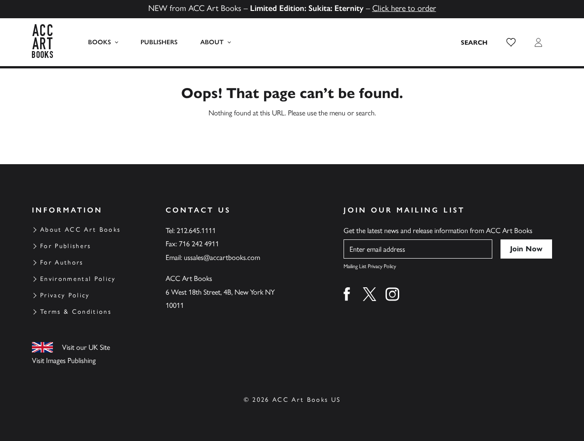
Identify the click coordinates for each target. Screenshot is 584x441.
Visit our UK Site (86, 347)
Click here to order (404, 8)
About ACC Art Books (80, 229)
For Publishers (65, 246)
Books (99, 42)
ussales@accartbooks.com (222, 257)
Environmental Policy (78, 279)
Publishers (159, 42)
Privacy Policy (65, 295)
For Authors (61, 262)
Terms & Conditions (75, 312)
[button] (511, 42)
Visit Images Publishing (64, 360)
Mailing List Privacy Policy (370, 266)
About (212, 42)
